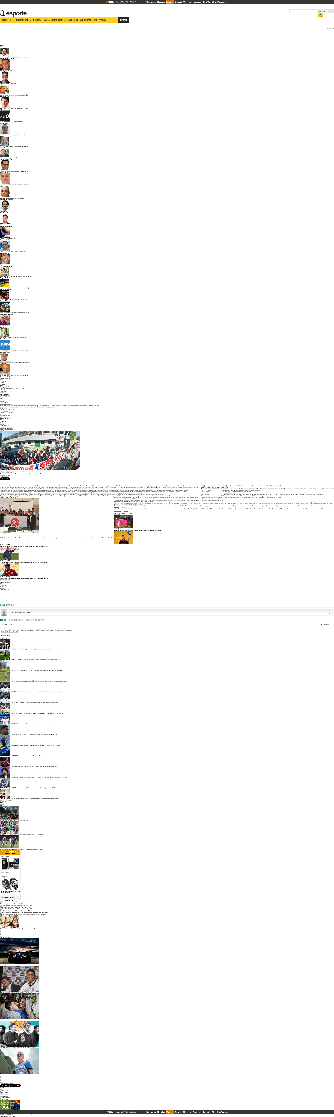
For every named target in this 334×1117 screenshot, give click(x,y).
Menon (2, 136)
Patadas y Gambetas (6, 213)
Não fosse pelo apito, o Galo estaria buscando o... (15, 158)
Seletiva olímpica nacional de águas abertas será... (15, 350)
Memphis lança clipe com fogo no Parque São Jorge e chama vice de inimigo (38, 691)
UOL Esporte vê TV (6, 266)
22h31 (13, 670)
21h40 (13, 681)
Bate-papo (151, 2)
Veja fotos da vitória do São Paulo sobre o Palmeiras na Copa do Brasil (21, 849)
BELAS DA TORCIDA (6, 900)
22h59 (13, 649)
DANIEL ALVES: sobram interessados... (12, 326)
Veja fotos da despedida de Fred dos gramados (14, 820)
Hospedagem (4, 1116)
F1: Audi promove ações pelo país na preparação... (15, 375)
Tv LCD (11, 897)
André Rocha (4, 186)
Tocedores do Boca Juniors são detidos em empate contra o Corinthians (22, 834)
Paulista (37, 20)
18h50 (13, 777)
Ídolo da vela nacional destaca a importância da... (15, 362)
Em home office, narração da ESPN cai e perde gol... (16, 276)
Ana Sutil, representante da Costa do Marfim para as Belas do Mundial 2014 (23, 914)
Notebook (3, 392)
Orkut (1, 420)
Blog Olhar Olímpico (6, 199)
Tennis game (4, 1096)
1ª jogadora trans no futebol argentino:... (12, 121)
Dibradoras (3, 110)
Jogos (4, 20)
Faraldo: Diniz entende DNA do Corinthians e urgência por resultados (36, 766)
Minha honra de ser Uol (7, 70)
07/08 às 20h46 (119, 529)
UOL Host (12, 1116)
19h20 (13, 745)
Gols (12, 20)
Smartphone (4, 856)
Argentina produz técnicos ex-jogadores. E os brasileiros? (17, 1047)
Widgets (2, 384)
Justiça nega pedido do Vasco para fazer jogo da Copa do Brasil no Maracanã (38, 670)
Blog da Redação (5, 278)
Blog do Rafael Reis (6, 159)
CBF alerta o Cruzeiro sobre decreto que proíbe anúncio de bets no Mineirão (38, 659)
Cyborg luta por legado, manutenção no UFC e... (14, 299)
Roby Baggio (4, 1092)
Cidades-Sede (4, 402)
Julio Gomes (4, 172)
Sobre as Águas (5, 352)
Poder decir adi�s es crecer (8, 225)
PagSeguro (222, 2)
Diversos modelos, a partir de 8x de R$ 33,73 (10, 871)
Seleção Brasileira (5, 404)
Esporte (170, 2)
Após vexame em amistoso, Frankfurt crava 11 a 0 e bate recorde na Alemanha (39, 713)
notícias (2, 637)
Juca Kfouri (3, 47)
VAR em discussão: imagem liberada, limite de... (14, 135)
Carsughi (3, 363)
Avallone (3, 327)
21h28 (13, 691)
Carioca (46, 20)
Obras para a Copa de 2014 (122, 511)
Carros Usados (4, 395)
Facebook (3, 381)
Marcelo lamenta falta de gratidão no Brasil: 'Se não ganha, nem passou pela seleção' (41, 777)
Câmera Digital (4, 394)
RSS (1, 385)
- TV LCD (2, 390)
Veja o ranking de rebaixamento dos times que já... (15, 288)
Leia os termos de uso (9, 632)
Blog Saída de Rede (6, 226)
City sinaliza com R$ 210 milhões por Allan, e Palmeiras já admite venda (36, 734)
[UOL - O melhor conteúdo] (109, 3)
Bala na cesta (4, 253)
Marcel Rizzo (4, 123)
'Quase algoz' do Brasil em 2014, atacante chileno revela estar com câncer (24, 578)
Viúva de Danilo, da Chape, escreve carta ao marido (16, 1020)
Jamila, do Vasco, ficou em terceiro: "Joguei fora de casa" (17, 929)
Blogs (2, 45)
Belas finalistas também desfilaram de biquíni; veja (15, 907)
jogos (1, 1089)
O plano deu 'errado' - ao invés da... (11, 265)
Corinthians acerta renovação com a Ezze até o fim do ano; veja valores (37, 798)
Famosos (197, 2)
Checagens (3, 211)
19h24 (13, 734)
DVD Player (3, 391)
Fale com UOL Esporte (7, 377)
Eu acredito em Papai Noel (8, 83)
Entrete (178, 2)
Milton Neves (4, 148)
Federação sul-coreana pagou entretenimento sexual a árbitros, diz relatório (138, 530)
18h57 (13, 766)
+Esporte (123, 20)
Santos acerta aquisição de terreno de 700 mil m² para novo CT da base (37, 788)
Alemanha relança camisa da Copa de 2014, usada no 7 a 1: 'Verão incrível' (24, 546)
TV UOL (206, 2)
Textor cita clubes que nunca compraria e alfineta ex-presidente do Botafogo (38, 649)
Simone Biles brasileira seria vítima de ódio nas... (14, 146)
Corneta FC (3, 301)
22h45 (13, 659)
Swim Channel (4, 339)
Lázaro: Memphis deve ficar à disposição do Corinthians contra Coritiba (36, 702)
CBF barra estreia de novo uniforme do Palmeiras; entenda (33, 756)
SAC (134, 2)
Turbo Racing (4, 1099)
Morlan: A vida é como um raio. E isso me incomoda (15, 1075)
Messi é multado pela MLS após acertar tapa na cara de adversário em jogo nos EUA (41, 681)
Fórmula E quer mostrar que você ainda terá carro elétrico (17, 965)
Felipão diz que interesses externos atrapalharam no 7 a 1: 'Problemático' (23, 562)
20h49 (13, 713)
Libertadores (57, 20)
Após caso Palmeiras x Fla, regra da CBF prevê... (15, 108)
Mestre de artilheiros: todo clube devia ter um (13, 337)
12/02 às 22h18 (5, 576)
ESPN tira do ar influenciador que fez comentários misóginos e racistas (36, 724)
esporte (14, 12)
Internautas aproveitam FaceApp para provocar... (15, 312)
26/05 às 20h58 (5, 545)
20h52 (13, 702)
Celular (2, 382)
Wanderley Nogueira (6, 314)
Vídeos (2, 401)
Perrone (2, 85)
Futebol (102, 20)
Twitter (2, 379)
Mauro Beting (4, 71)
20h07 (13, 724)
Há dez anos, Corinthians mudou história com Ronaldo (16, 992)
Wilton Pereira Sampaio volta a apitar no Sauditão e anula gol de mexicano (38, 745)
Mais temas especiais (6, 1083)
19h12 (13, 756)
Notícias (161, 2)
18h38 (13, 788)
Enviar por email (5, 418)
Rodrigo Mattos (5, 96)
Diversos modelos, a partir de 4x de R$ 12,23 (10, 891)
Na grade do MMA (5, 289)
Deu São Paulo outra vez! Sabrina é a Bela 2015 (15, 911)
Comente (5, 484)
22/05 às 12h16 (5, 560)
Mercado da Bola (23, 20)
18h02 (13, 798)
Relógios (4, 876)
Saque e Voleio (5, 240)
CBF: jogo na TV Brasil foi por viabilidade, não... (14, 95)
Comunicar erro (4, 425)
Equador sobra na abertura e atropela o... (12, 198)
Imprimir (2, 424)
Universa (187, 2)
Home (2, 398)
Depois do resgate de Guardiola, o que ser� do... (15, 184)
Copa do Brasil (71, 20)
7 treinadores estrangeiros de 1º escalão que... (14, 171)
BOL (214, 2)
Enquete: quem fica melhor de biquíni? (11, 904)
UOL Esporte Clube (88, 20)
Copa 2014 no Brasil (6, 397)
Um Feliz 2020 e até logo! (8, 238)
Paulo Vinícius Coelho (7, 58)
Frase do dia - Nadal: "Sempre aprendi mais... (14, 251)
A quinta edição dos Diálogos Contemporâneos (14, 57)
